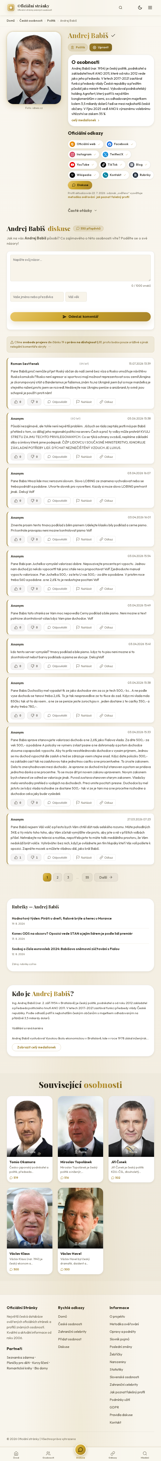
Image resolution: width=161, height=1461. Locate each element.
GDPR (114, 1407)
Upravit (103, 47)
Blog (139, 164)
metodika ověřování (81, 197)
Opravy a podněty (123, 1331)
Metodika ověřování (124, 1324)
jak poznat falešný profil (112, 197)
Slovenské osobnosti (124, 1377)
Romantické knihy (19, 1368)
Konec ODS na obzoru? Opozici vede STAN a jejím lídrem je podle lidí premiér (72, 933)
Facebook (121, 144)
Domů (11, 20)
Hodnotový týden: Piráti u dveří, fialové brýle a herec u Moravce (62, 918)
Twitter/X (116, 154)
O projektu (117, 1316)
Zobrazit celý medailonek (36, 1047)
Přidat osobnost (69, 1339)
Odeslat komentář (84, 317)
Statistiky (116, 1369)
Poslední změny (121, 1347)
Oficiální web (86, 144)
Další (103, 877)
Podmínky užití (120, 1400)
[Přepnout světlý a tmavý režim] (140, 7)
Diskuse (82, 185)
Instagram (84, 154)
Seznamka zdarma (20, 1357)
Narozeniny (118, 1362)
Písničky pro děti (18, 1363)
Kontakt (115, 175)
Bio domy (41, 1368)
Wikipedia (84, 175)
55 (87, 877)
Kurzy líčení (40, 1363)
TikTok (113, 164)
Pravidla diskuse (121, 1415)
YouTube (83, 164)
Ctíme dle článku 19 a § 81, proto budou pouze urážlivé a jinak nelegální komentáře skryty (79, 344)
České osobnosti (30, 20)
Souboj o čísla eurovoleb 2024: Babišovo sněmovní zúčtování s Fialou (65, 949)
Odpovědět (59, 402)
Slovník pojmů (119, 1339)
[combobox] (124, 7)
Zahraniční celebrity (72, 1331)
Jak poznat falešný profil (127, 1392)
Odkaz (108, 402)
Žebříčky (116, 1354)
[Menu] (150, 7)
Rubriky (145, 175)
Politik (51, 20)
